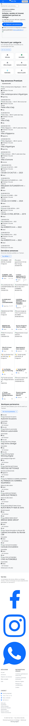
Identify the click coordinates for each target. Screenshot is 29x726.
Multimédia (4, 709)
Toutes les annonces (6, 712)
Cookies (17, 687)
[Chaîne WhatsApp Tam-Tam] (14, 653)
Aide (2, 681)
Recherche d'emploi (6, 708)
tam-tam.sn (6, 700)
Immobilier (3, 704)
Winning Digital (15, 721)
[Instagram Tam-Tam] (14, 625)
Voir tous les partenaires (8, 411)
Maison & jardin (5, 711)
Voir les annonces (6, 49)
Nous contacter (6, 697)
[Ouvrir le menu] (3, 1)
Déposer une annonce (6, 677)
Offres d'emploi (5, 706)
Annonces (3, 674)
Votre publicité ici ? (18, 30)
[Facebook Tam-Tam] (14, 598)
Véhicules (3, 703)
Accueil (2, 672)
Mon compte (4, 679)
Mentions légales (19, 681)
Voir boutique (5, 425)
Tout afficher (5, 256)
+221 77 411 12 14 (7, 695)
